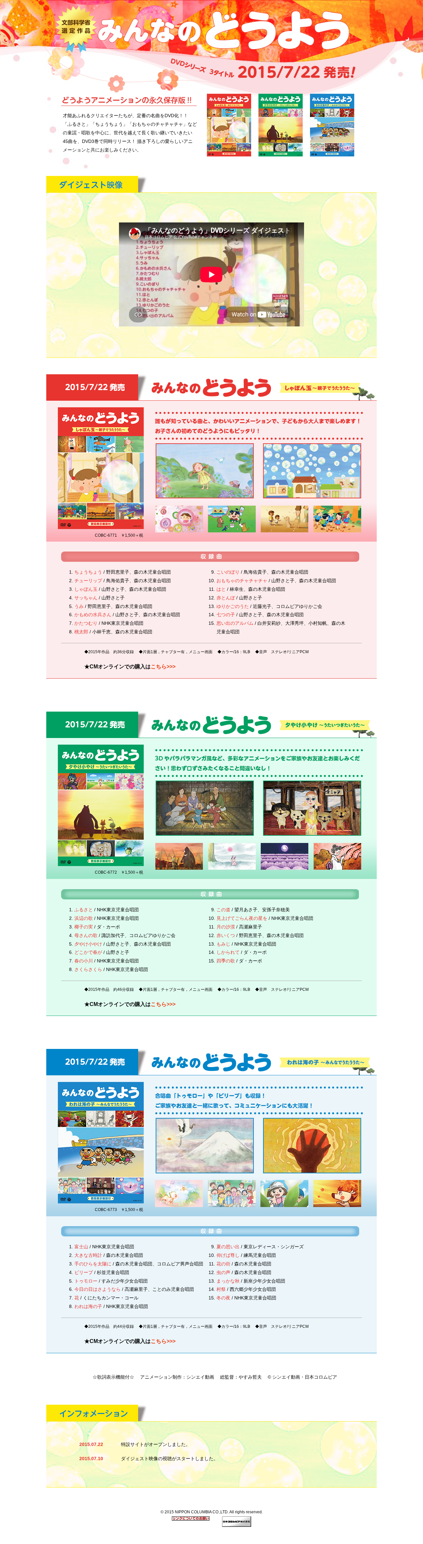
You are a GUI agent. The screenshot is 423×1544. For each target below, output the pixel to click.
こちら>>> (163, 666)
